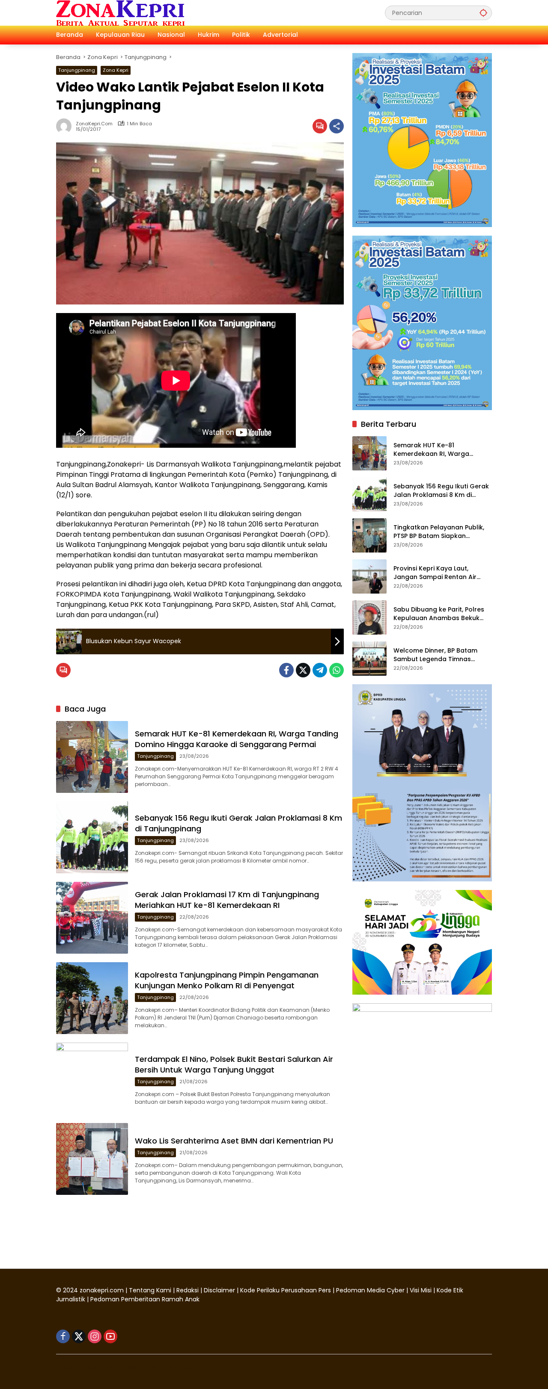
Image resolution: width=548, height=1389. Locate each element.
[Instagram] (94, 1336)
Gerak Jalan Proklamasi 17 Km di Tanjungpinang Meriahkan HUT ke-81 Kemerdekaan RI (227, 899)
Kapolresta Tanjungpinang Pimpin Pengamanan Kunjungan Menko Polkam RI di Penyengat (227, 980)
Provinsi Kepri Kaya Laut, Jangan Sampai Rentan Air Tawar (435, 572)
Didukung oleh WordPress (96, 1367)
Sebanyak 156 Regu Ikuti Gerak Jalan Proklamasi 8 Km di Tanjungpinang (441, 490)
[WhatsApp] (336, 670)
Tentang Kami (150, 1290)
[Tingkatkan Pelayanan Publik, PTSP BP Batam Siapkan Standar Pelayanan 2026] (369, 535)
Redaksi (187, 1290)
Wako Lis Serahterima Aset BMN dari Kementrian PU (235, 1140)
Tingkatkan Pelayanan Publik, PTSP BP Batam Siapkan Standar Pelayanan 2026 (438, 531)
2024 (70, 1290)
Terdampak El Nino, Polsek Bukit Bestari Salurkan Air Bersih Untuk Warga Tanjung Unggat (234, 1064)
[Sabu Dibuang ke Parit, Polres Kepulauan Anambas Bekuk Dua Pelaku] (369, 617)
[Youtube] (110, 1336)
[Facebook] (286, 670)
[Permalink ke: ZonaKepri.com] (66, 126)
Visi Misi (421, 1290)
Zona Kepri (115, 70)
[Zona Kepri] (120, 12)
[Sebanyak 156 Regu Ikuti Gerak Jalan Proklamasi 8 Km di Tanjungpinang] (92, 837)
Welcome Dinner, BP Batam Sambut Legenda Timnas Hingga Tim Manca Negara (435, 655)
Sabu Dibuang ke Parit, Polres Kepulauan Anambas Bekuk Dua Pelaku (438, 614)
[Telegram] (320, 670)
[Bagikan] (336, 126)
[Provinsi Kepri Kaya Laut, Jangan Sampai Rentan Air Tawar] (369, 576)
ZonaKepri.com (94, 123)
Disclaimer (220, 1290)
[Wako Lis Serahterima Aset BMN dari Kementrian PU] (92, 1159)
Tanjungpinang (76, 70)
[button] (483, 13)
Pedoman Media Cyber (370, 1290)
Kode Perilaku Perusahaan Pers (285, 1290)
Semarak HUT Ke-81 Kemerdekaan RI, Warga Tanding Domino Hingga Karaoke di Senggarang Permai (236, 739)
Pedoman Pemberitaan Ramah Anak (145, 1299)
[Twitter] (303, 670)
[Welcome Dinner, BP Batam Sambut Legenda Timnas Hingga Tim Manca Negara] (369, 658)
